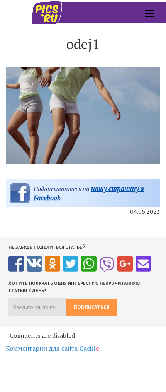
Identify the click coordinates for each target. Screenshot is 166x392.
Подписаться (92, 307)
